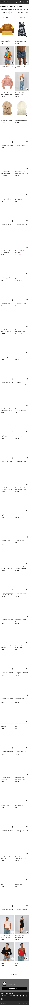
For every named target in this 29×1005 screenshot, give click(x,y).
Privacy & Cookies (21, 1003)
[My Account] (20, 2)
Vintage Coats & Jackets (17, 12)
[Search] (16, 2)
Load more (14, 975)
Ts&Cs (27, 1003)
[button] (2, 995)
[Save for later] (12, 36)
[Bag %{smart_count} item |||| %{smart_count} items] (27, 2)
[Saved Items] (23, 2)
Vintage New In (5, 12)
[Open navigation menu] (2, 2)
